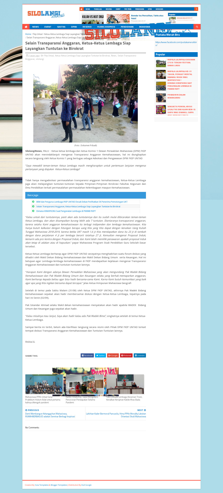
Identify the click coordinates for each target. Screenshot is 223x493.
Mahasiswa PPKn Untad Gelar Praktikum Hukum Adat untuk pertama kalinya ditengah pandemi (42, 399)
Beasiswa (144, 26)
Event (47, 26)
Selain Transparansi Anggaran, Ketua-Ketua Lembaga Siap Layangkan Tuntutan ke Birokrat (78, 206)
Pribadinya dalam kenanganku (176, 96)
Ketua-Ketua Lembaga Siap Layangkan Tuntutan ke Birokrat (71, 34)
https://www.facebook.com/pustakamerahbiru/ (176, 44)
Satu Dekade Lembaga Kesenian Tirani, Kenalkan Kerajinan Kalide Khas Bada (124, 398)
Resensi (87, 26)
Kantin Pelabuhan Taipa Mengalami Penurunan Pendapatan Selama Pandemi (82, 399)
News (35, 26)
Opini (74, 26)
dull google (86, 484)
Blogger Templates (59, 484)
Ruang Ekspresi (106, 26)
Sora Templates (41, 484)
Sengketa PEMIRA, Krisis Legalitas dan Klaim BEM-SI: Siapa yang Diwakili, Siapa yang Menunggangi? (181, 111)
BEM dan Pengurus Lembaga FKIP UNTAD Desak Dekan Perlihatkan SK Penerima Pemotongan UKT (81, 202)
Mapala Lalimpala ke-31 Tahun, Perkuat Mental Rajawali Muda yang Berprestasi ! (179, 76)
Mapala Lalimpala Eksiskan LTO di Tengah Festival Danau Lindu (181, 62)
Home (28, 34)
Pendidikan (127, 26)
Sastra (61, 26)
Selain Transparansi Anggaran (122, 34)
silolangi (142, 34)
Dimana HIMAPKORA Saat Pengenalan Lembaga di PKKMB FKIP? (66, 211)
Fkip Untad (37, 34)
